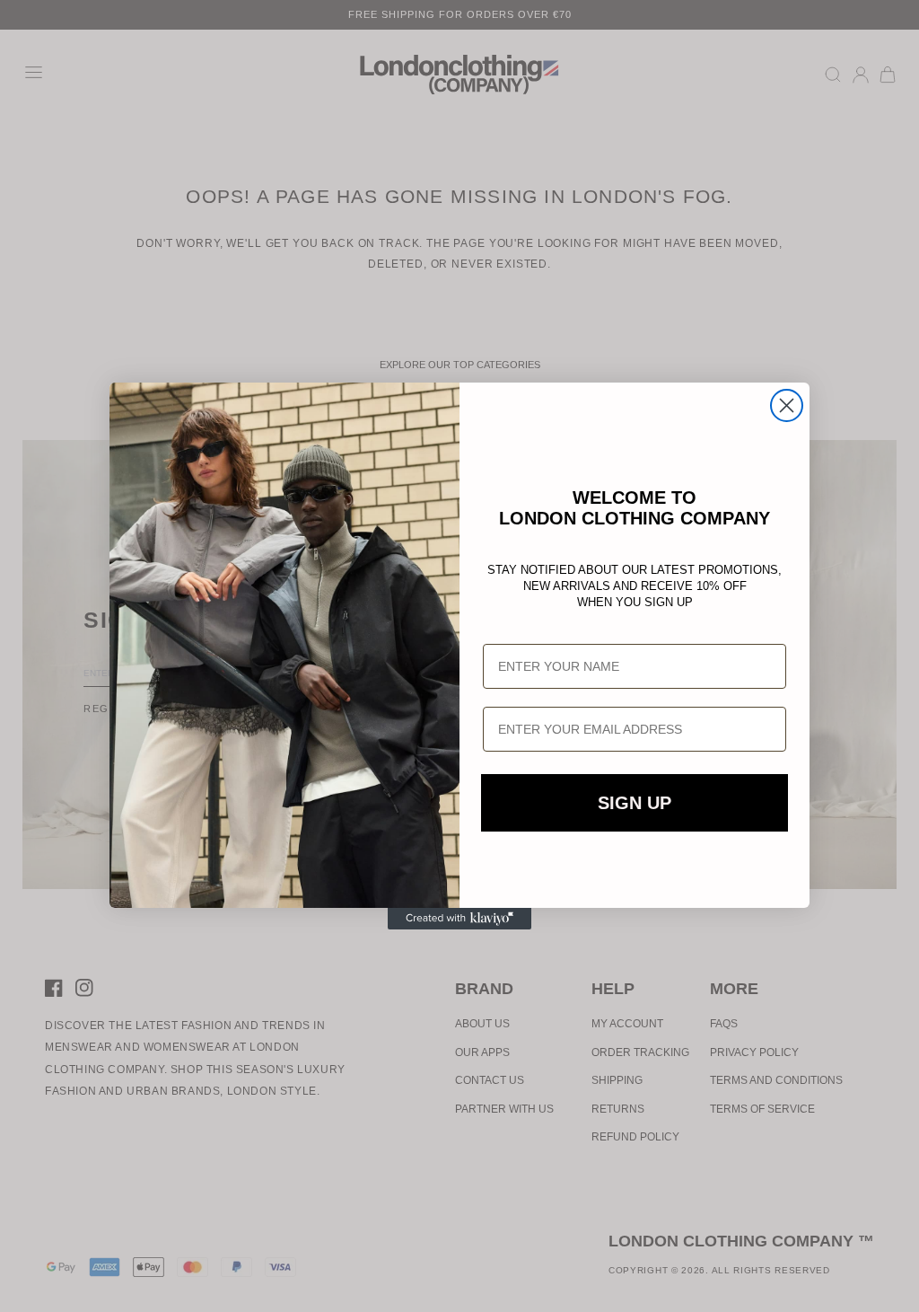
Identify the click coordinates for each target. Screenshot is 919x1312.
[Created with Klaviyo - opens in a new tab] (459, 918)
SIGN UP (634, 803)
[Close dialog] (786, 405)
